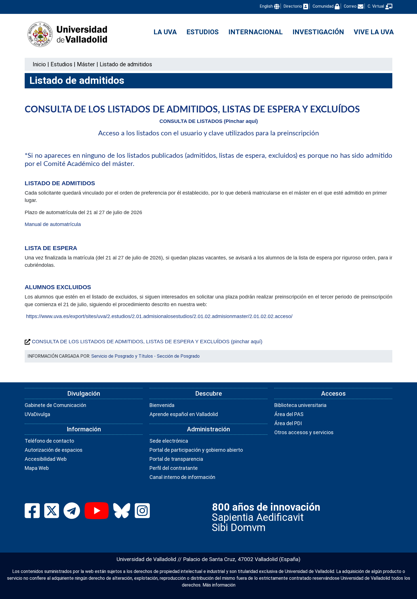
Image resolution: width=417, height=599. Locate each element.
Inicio (39, 64)
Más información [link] (219, 585)
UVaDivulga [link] (37, 414)
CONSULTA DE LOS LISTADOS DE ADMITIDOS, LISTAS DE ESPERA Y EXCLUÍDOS (192, 109)
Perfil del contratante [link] (173, 468)
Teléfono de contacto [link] (49, 441)
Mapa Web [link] (37, 468)
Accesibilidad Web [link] (46, 459)
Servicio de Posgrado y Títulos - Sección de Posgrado (145, 356)
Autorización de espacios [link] (54, 450)
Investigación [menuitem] (318, 32)
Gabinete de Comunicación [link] (55, 405)
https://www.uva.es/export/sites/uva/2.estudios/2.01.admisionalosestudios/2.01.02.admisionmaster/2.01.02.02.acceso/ (159, 316)
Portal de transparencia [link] (176, 459)
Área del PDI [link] (288, 423)
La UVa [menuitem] (165, 32)
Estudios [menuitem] (202, 32)
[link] (61, 64)
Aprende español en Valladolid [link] (183, 414)
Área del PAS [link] (289, 414)
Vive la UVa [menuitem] (374, 32)
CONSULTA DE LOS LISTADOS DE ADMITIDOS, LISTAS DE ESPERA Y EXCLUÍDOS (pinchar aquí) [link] (146, 341)
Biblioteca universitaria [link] (300, 405)
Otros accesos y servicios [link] (304, 432)
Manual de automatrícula (53, 224)
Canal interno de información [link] (182, 477)
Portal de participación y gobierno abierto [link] (196, 450)
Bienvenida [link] (161, 405)
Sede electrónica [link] (168, 441)
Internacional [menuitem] (255, 32)
